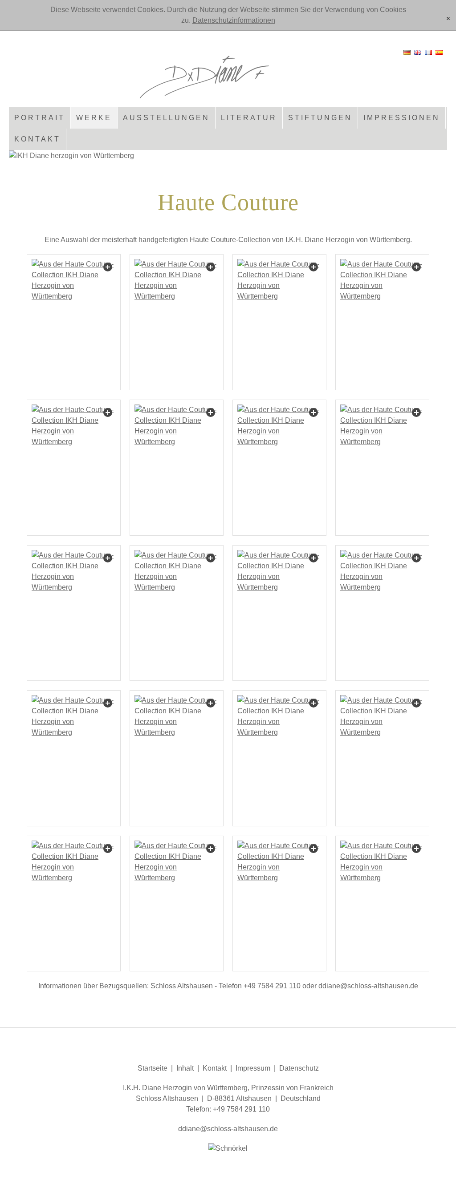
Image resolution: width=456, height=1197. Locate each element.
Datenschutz (299, 1068)
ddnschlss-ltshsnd (366, 986)
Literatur (249, 117)
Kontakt (37, 139)
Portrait (39, 117)
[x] (448, 19)
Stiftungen (320, 117)
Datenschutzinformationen (233, 20)
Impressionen (401, 117)
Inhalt (185, 1068)
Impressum (253, 1068)
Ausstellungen (166, 117)
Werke (94, 117)
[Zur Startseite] (228, 73)
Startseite (152, 1068)
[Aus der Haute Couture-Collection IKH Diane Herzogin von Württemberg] (74, 322)
